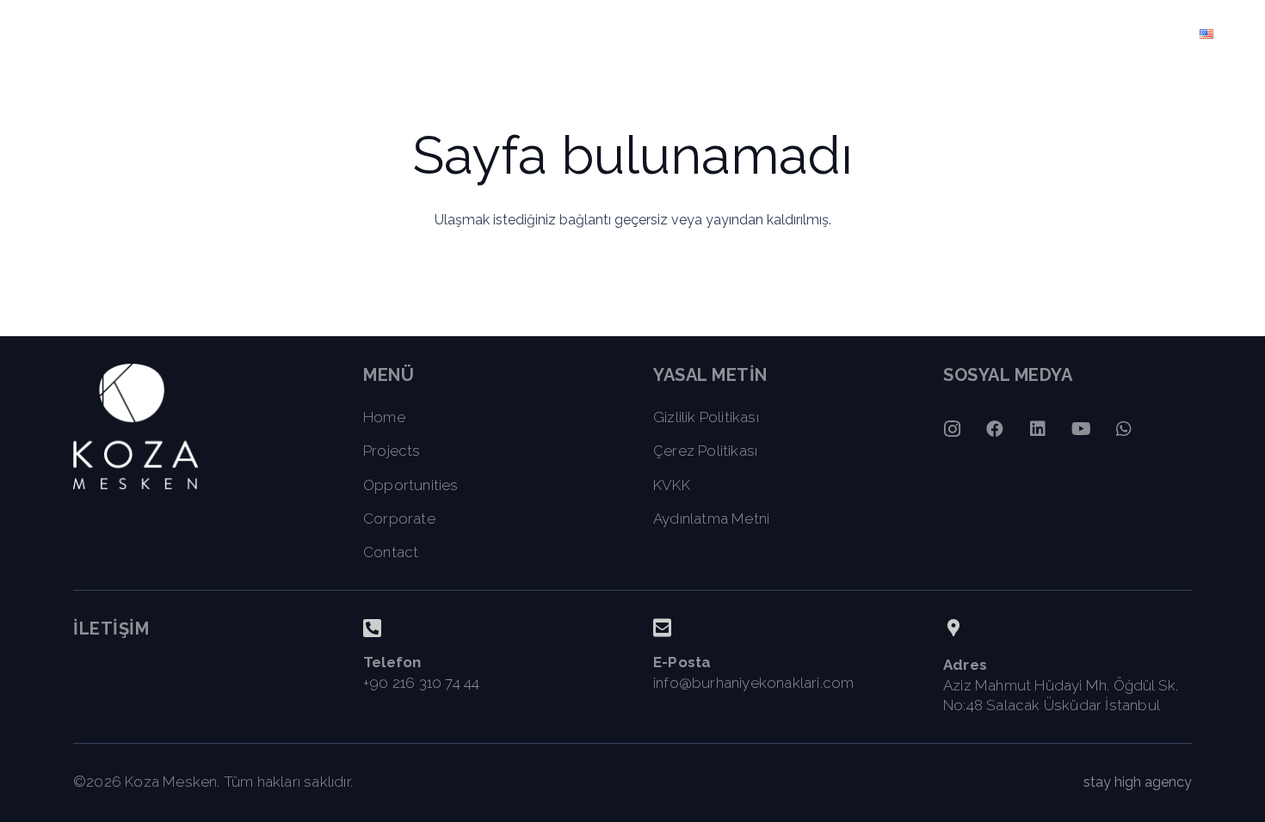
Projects (392, 450)
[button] (1058, 35)
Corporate (399, 518)
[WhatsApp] (1123, 429)
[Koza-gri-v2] (103, 34)
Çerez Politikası (705, 450)
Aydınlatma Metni (711, 518)
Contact (390, 552)
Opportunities (411, 485)
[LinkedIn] (1037, 429)
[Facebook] (994, 429)
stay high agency (1137, 782)
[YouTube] (1080, 429)
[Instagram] (951, 429)
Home (384, 417)
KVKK (671, 485)
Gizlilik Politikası (706, 417)
